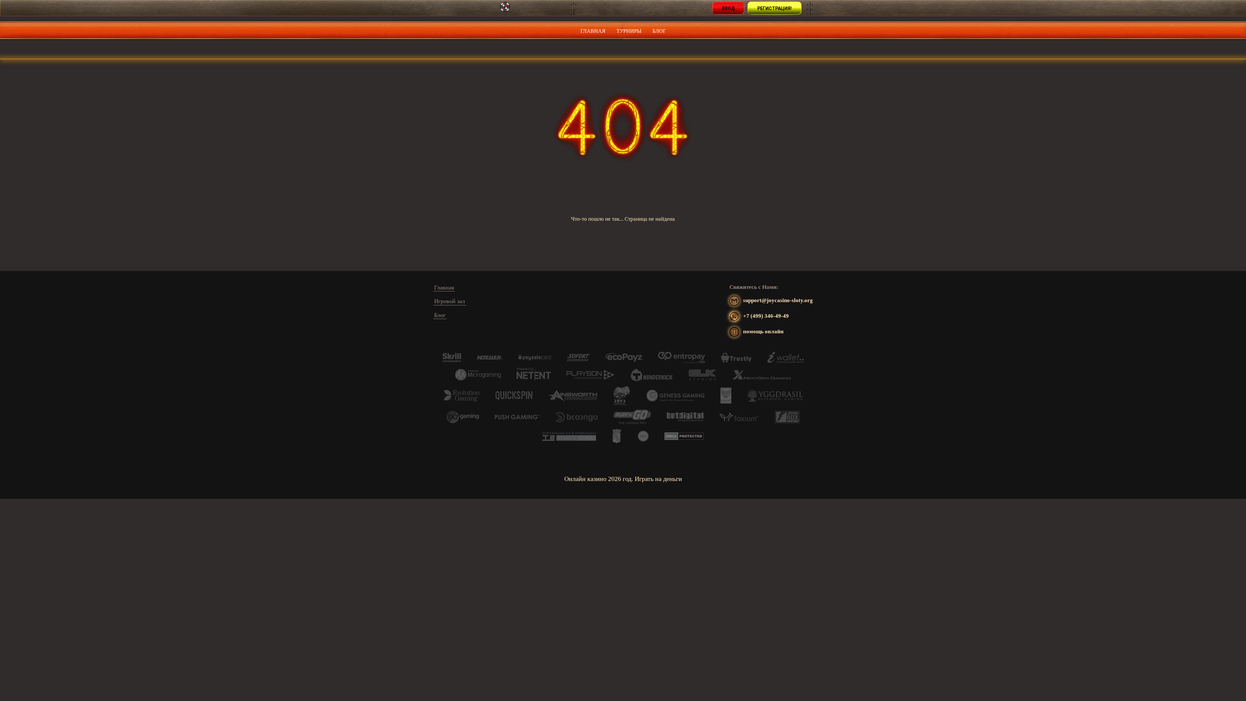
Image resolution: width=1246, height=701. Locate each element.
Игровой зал (449, 301)
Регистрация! (774, 8)
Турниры (629, 31)
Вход (728, 8)
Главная (592, 31)
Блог (659, 31)
